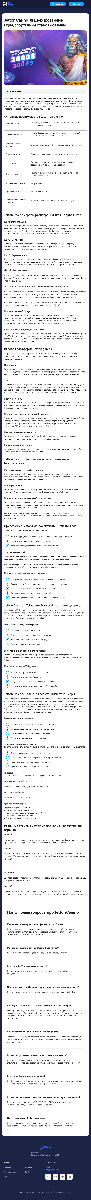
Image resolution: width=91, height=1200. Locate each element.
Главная (7, 1167)
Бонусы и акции (11, 1172)
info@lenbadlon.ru (54, 1169)
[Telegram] (48, 1177)
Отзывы (29, 1167)
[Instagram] (70, 1177)
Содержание (15, 91)
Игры (6, 1176)
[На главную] (7, 4)
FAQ (27, 1172)
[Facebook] (55, 1177)
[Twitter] (62, 1177)
